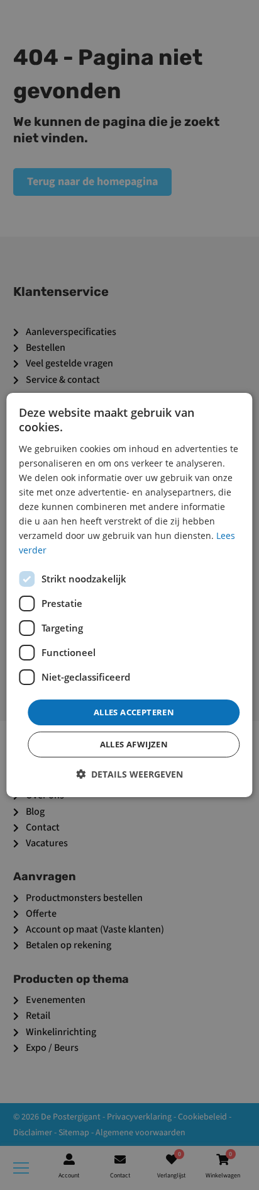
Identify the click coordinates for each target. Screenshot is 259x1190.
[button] (129, 774)
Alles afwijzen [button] (134, 744)
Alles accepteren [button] (134, 711)
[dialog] (129, 595)
